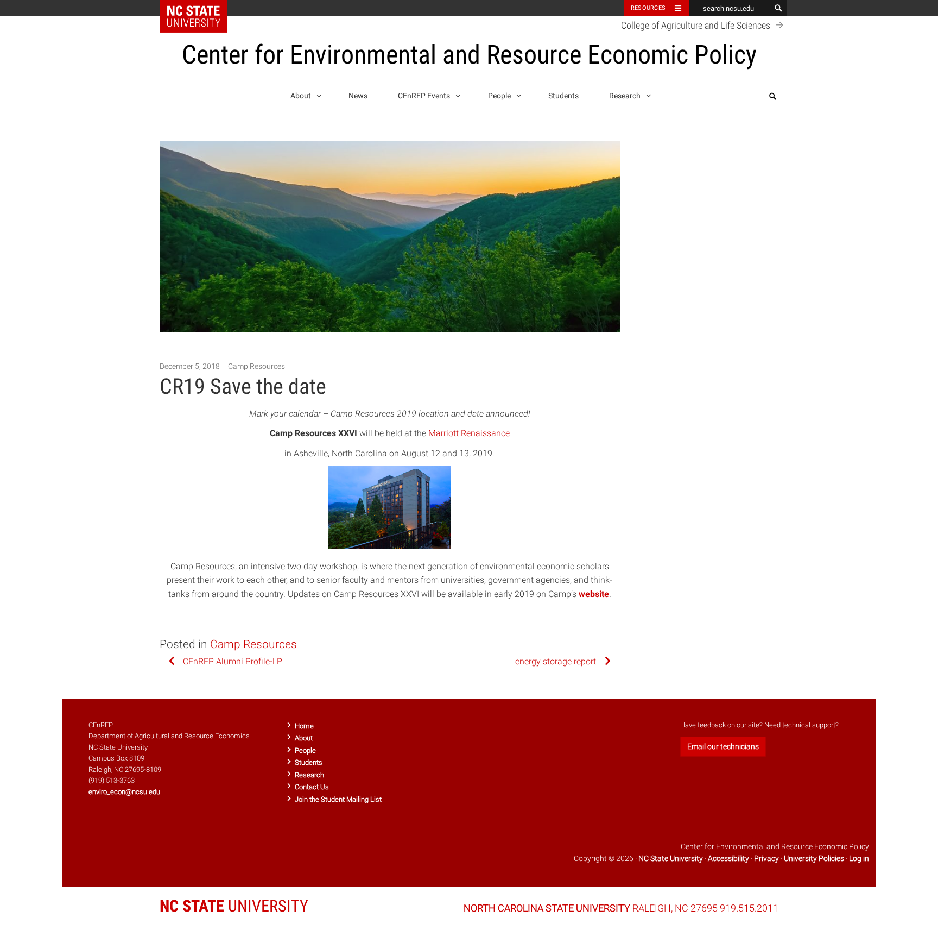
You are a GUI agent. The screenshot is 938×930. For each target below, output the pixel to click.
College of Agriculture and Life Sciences (696, 25)
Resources (648, 7)
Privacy (766, 858)
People (500, 95)
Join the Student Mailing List (338, 799)
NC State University (670, 858)
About (301, 95)
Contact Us (312, 787)
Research (625, 95)
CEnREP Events (425, 95)
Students (563, 95)
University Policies (814, 858)
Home (304, 726)
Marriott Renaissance (469, 433)
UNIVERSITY (234, 905)
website (594, 594)
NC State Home (200, 8)
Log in (859, 858)
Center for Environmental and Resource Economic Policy (469, 54)
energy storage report (555, 661)
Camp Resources (256, 366)
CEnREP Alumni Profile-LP (232, 661)
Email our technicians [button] (723, 746)
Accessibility (728, 858)
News (357, 95)
